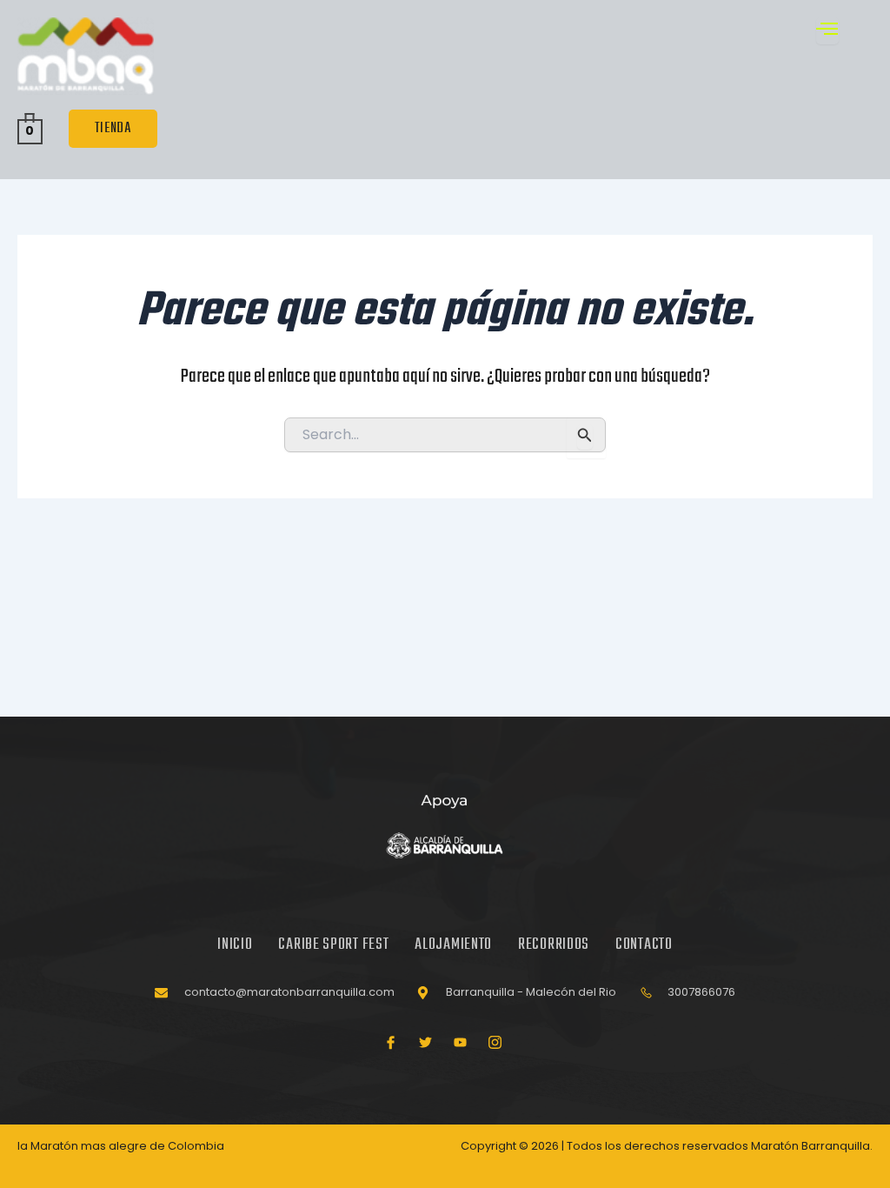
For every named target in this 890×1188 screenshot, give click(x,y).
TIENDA (113, 128)
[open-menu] (827, 30)
